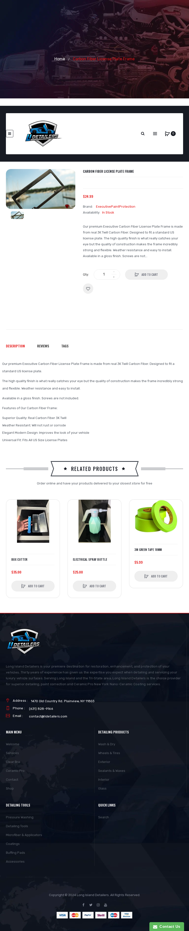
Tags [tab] (64, 345)
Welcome (12, 744)
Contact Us (168, 926)
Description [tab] (15, 345)
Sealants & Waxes (111, 771)
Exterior (104, 762)
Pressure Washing (19, 817)
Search (103, 817)
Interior (103, 779)
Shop (10, 788)
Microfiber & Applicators (24, 835)
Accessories (15, 861)
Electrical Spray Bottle (90, 559)
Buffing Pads (15, 852)
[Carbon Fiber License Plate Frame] (17, 215)
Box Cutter (19, 559)
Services (12, 753)
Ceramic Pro (15, 771)
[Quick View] (12, 524)
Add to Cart (149, 274)
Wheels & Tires (109, 753)
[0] (167, 134)
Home (59, 59)
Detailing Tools (17, 826)
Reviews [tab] (43, 345)
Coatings (13, 844)
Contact (12, 779)
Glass (102, 788)
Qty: (86, 274)
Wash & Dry (106, 744)
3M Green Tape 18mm (148, 550)
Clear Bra (13, 762)
